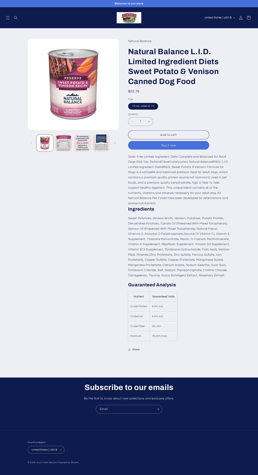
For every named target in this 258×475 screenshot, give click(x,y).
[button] (8, 18)
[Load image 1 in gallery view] (44, 142)
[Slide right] (115, 143)
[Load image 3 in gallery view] (82, 142)
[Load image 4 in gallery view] (101, 142)
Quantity (133, 114)
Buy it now (168, 145)
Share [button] (136, 349)
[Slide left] (31, 143)
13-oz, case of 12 (143, 106)
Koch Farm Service (47, 462)
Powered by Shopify (68, 462)
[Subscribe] (158, 409)
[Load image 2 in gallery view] (63, 142)
